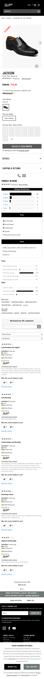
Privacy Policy (12, 659)
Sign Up (35, 613)
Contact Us (7, 642)
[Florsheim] (6, 363)
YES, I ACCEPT (31, 667)
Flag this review (6, 386)
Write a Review (26, 79)
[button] (40, 43)
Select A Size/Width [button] (22, 146)
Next (22, 589)
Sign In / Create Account (9, 639)
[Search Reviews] (39, 326)
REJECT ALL (12, 667)
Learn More (6, 622)
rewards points (24, 150)
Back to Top (22, 585)
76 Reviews (16, 79)
